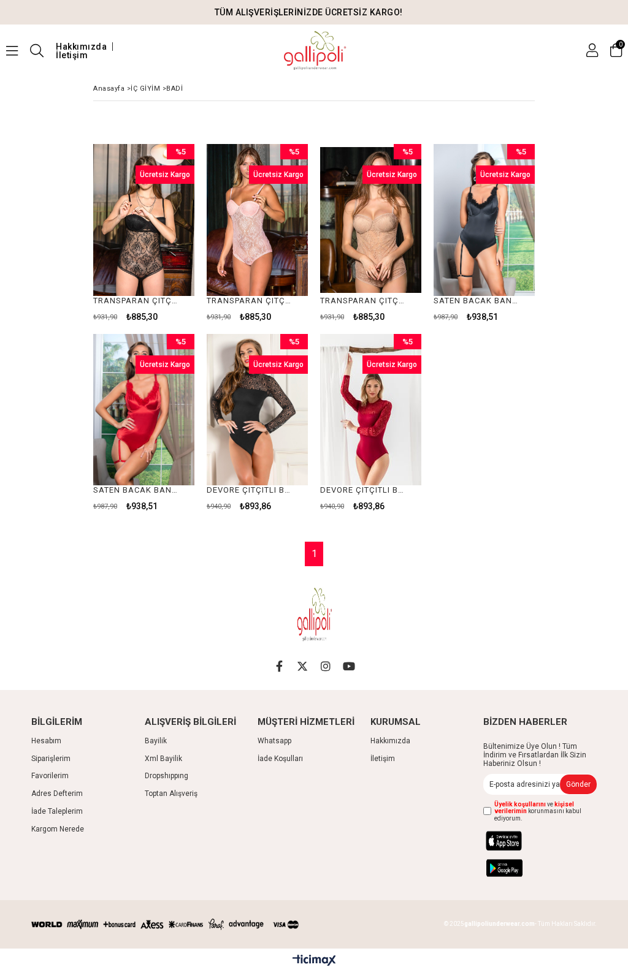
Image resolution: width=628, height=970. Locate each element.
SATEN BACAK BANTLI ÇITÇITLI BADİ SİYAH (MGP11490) (476, 300)
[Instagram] (325, 666)
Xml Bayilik (163, 758)
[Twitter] (302, 666)
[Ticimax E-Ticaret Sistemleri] (314, 961)
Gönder (578, 784)
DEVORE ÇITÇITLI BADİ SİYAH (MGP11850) (250, 489)
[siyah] (191, 924)
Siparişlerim (51, 758)
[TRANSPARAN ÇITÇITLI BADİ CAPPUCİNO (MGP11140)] (370, 220)
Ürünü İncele (163, 232)
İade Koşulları (280, 758)
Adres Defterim (57, 793)
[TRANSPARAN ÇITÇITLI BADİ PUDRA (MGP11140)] (257, 220)
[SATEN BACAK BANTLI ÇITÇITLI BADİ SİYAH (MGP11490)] (484, 220)
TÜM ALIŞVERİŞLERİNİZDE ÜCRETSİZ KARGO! (309, 12)
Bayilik (156, 741)
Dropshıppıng (166, 775)
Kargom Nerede (57, 829)
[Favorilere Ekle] (144, 232)
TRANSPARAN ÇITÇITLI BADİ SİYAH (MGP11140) (136, 300)
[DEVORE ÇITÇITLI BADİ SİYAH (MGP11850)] (257, 410)
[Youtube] (349, 666)
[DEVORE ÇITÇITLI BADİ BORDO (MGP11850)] (370, 410)
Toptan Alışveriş (171, 793)
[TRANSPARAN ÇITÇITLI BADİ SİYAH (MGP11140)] (143, 220)
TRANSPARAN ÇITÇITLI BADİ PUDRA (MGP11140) (250, 300)
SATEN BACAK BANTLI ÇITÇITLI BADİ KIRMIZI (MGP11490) (136, 489)
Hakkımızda (81, 46)
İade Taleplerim (57, 811)
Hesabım (46, 741)
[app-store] (517, 841)
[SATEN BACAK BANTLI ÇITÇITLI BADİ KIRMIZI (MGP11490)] (143, 410)
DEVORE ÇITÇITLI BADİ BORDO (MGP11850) (363, 489)
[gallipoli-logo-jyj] (314, 614)
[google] (517, 868)
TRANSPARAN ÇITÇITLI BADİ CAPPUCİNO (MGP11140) (363, 300)
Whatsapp (274, 741)
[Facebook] (279, 666)
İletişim (72, 55)
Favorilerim (50, 775)
